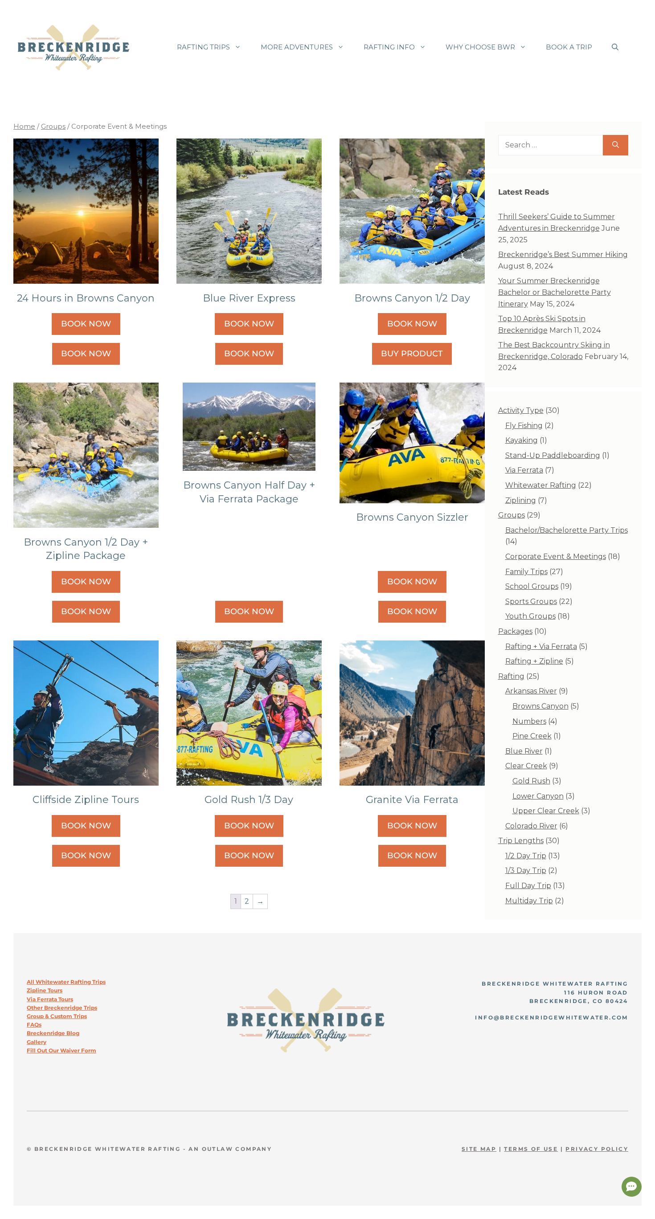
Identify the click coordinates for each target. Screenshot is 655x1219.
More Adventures (297, 47)
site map (479, 1149)
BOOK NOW (86, 354)
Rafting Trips (203, 47)
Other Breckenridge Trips (62, 1007)
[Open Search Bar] (615, 47)
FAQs (34, 1024)
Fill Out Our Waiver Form (61, 1050)
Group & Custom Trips (57, 1016)
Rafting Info (389, 47)
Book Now (86, 324)
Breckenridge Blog (53, 1033)
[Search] (615, 145)
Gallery (36, 1042)
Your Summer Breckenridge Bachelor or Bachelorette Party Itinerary (554, 292)
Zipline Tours (44, 990)
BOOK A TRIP (569, 47)
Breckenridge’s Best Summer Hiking (563, 254)
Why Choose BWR (480, 47)
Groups (53, 126)
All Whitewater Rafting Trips (66, 981)
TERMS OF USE (531, 1149)
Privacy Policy (596, 1149)
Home (24, 126)
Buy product (412, 354)
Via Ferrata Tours (50, 999)
